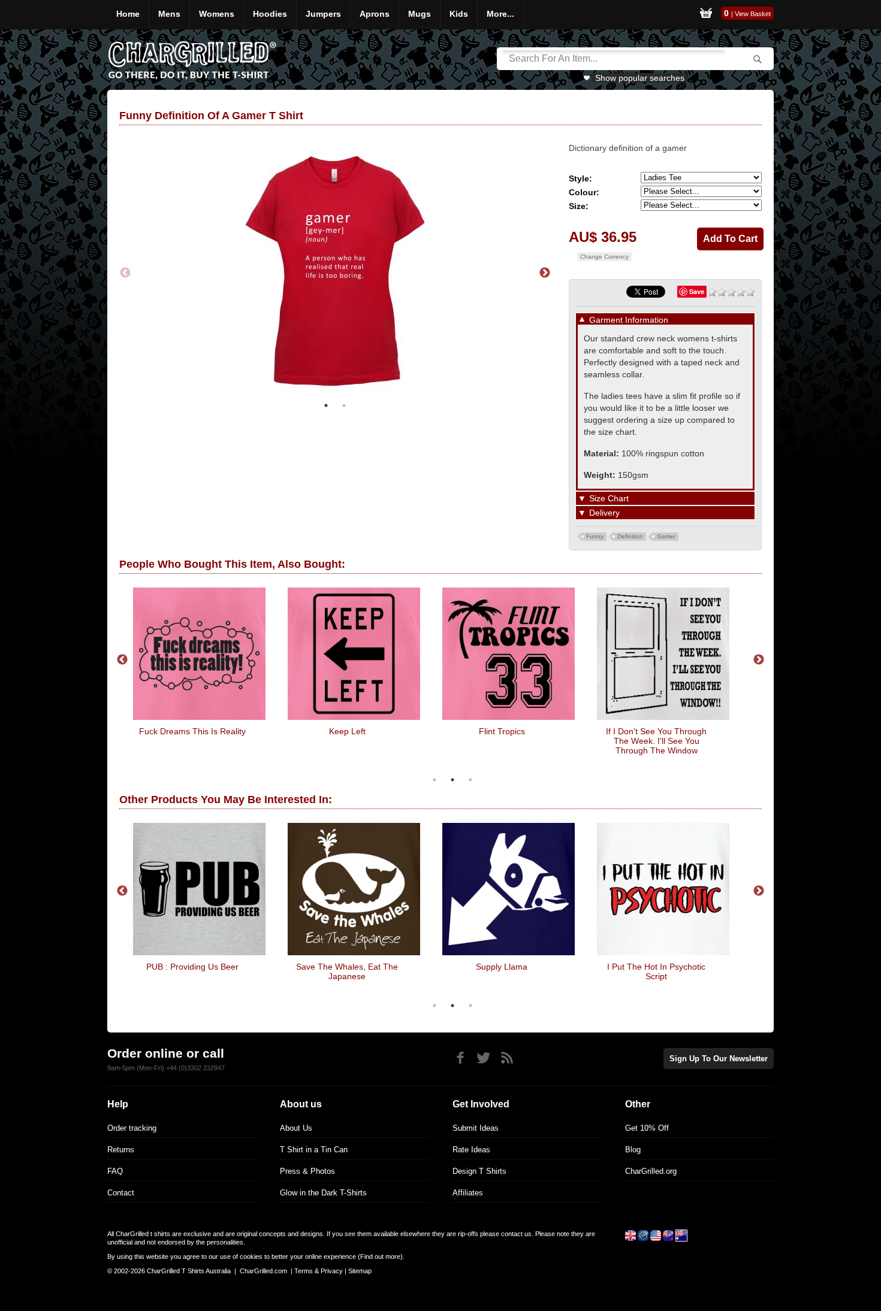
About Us (296, 1128)
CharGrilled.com (263, 1270)
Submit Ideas (475, 1128)
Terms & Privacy (318, 1270)
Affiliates (467, 1192)
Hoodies (270, 14)
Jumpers (323, 14)
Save (696, 291)
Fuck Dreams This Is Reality (192, 731)
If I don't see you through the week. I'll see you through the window (656, 740)
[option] (335, 272)
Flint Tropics (502, 731)
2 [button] (344, 405)
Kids (458, 14)
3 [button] (470, 780)
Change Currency (604, 256)
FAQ (115, 1171)
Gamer (666, 536)
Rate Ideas (471, 1149)
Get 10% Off (647, 1128)
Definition (630, 536)
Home (128, 14)
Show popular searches (639, 78)
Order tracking (131, 1128)
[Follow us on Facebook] (459, 1057)
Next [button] (545, 273)
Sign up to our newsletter (718, 1058)
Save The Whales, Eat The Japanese (347, 971)
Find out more (380, 1256)
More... (500, 14)
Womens (216, 14)
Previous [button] (125, 273)
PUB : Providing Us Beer (192, 966)
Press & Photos (307, 1171)
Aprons (375, 14)
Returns (120, 1149)
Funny (595, 536)
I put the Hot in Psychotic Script (656, 971)
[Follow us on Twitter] (483, 1057)
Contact (120, 1192)
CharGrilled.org (651, 1171)
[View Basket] (706, 14)
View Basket (753, 13)
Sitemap (360, 1270)
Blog (633, 1149)
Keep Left (347, 731)
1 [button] (326, 405)
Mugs (419, 14)
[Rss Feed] (506, 1057)
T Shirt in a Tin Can (314, 1149)
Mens (169, 14)
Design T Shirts (479, 1171)
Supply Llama (501, 966)
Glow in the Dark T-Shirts (323, 1192)
